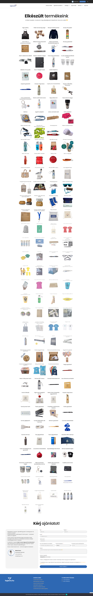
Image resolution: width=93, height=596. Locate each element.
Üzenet (41, 548)
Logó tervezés (73, 5)
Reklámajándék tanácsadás (38, 581)
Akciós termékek (49, 5)
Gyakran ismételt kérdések (38, 583)
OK (66, 594)
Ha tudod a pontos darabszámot (78, 543)
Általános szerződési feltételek (39, 586)
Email (41, 534)
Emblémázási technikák (37, 579)
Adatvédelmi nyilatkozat (38, 585)
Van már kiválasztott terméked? (46, 543)
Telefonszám (42, 539)
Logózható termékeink (58, 5)
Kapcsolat (86, 5)
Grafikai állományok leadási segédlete (40, 588)
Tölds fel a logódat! (43, 555)
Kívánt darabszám (59, 543)
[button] (82, 1)
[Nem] (91, 594)
